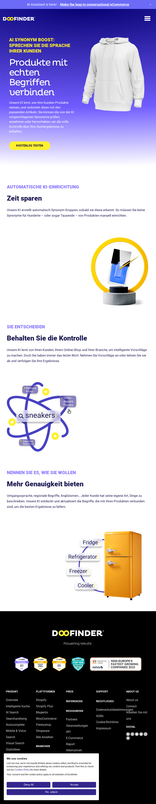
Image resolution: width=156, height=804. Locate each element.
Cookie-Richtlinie (107, 722)
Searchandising (16, 718)
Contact (131, 706)
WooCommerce (46, 718)
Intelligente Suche (18, 706)
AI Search (12, 712)
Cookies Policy (22, 769)
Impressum (103, 728)
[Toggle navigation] (147, 18)
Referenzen (74, 701)
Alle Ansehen (44, 737)
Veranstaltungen (77, 725)
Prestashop (43, 725)
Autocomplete (15, 725)
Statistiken (13, 749)
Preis (69, 691)
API (68, 732)
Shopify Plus (44, 706)
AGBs (99, 716)
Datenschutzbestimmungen (114, 709)
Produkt (12, 691)
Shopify (41, 700)
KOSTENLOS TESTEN (29, 145)
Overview (12, 700)
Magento (42, 712)
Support (102, 691)
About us (132, 691)
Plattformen (45, 691)
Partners (71, 719)
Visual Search (15, 743)
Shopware (42, 731)
